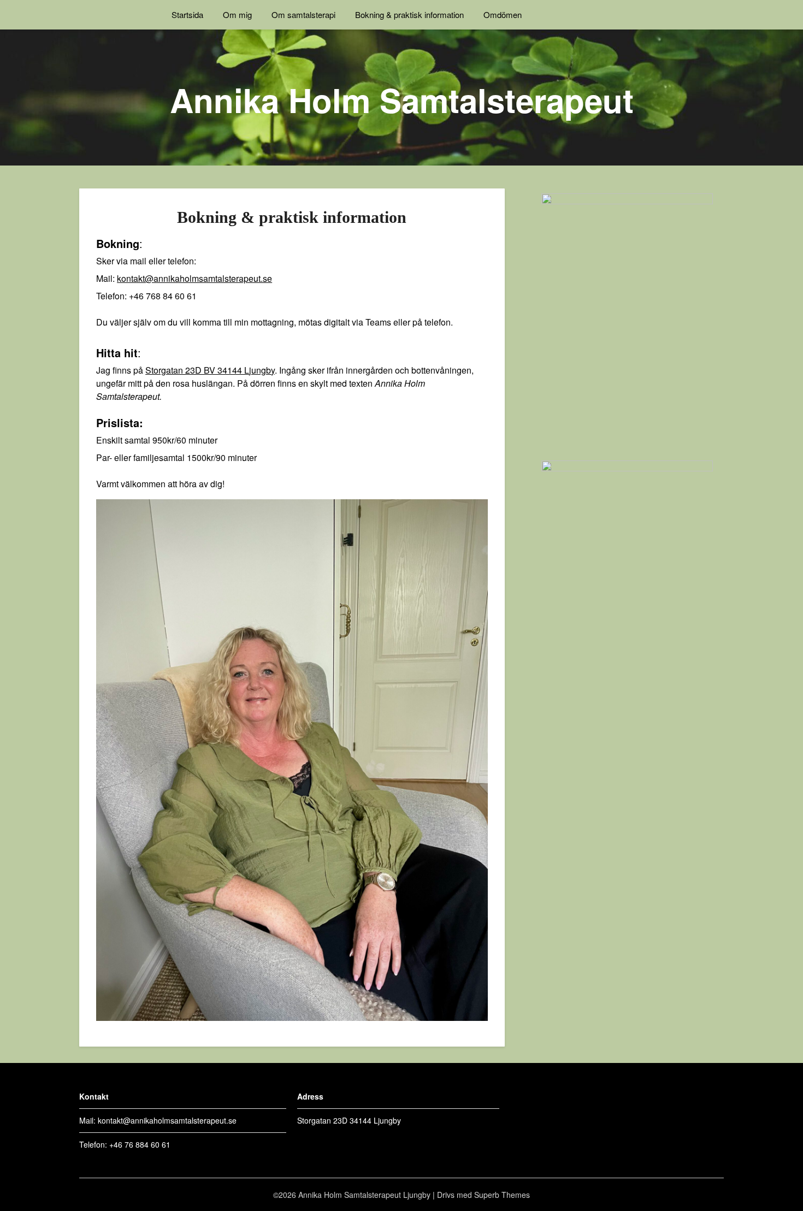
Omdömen (502, 14)
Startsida (187, 14)
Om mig (237, 14)
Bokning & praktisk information (409, 14)
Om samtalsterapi (303, 14)
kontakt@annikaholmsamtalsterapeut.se (194, 278)
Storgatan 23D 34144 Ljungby (349, 1120)
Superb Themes (502, 1194)
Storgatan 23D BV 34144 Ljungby (210, 370)
